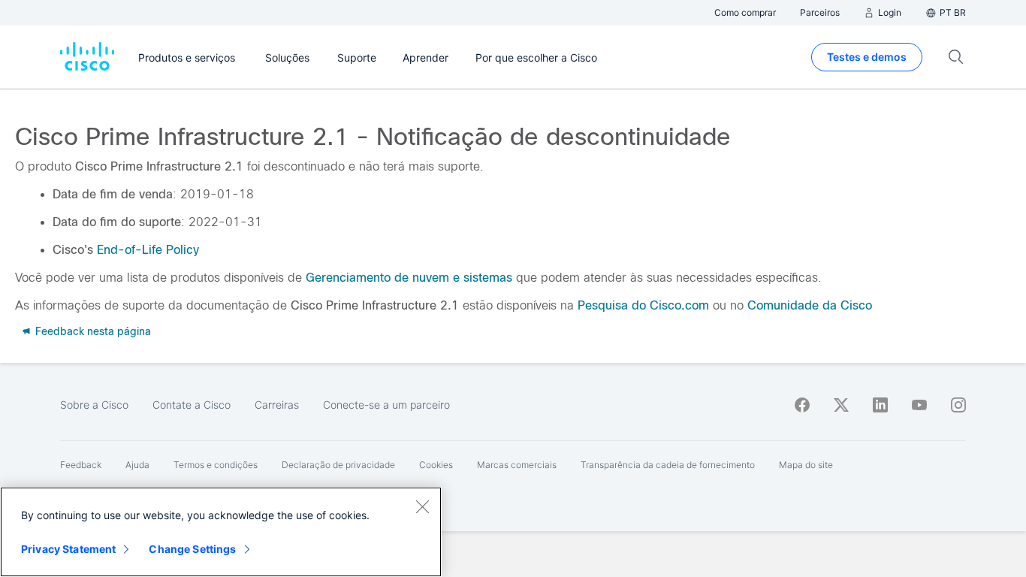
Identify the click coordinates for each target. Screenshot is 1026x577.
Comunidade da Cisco (809, 305)
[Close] (422, 506)
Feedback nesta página (91, 331)
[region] (221, 532)
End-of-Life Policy (148, 249)
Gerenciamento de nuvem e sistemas (409, 277)
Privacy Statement (68, 548)
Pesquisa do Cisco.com (643, 305)
